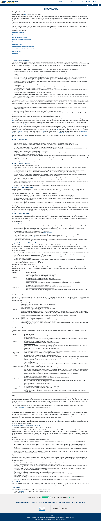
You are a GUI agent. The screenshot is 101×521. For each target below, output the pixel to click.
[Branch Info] (87, 5)
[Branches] (93, 4)
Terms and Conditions (69, 517)
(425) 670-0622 (66, 502)
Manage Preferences (47, 232)
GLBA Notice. (64, 67)
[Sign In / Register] (98, 5)
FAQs (89, 1)
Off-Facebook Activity (64, 133)
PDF (25, 14)
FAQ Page (82, 502)
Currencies (81, 1)
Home (62, 1)
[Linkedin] (51, 515)
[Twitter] (48, 515)
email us (52, 502)
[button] (42, 509)
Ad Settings (19, 131)
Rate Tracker (71, 1)
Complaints (42, 517)
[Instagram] (52, 515)
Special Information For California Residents (23, 46)
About (96, 1)
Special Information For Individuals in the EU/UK (24, 49)
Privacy (63, 517)
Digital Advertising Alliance (39, 236)
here (13, 120)
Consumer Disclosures (50, 517)
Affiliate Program (36, 517)
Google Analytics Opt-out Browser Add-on (33, 124)
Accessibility (29, 517)
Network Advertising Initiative (25, 236)
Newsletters (58, 517)
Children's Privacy (16, 51)
